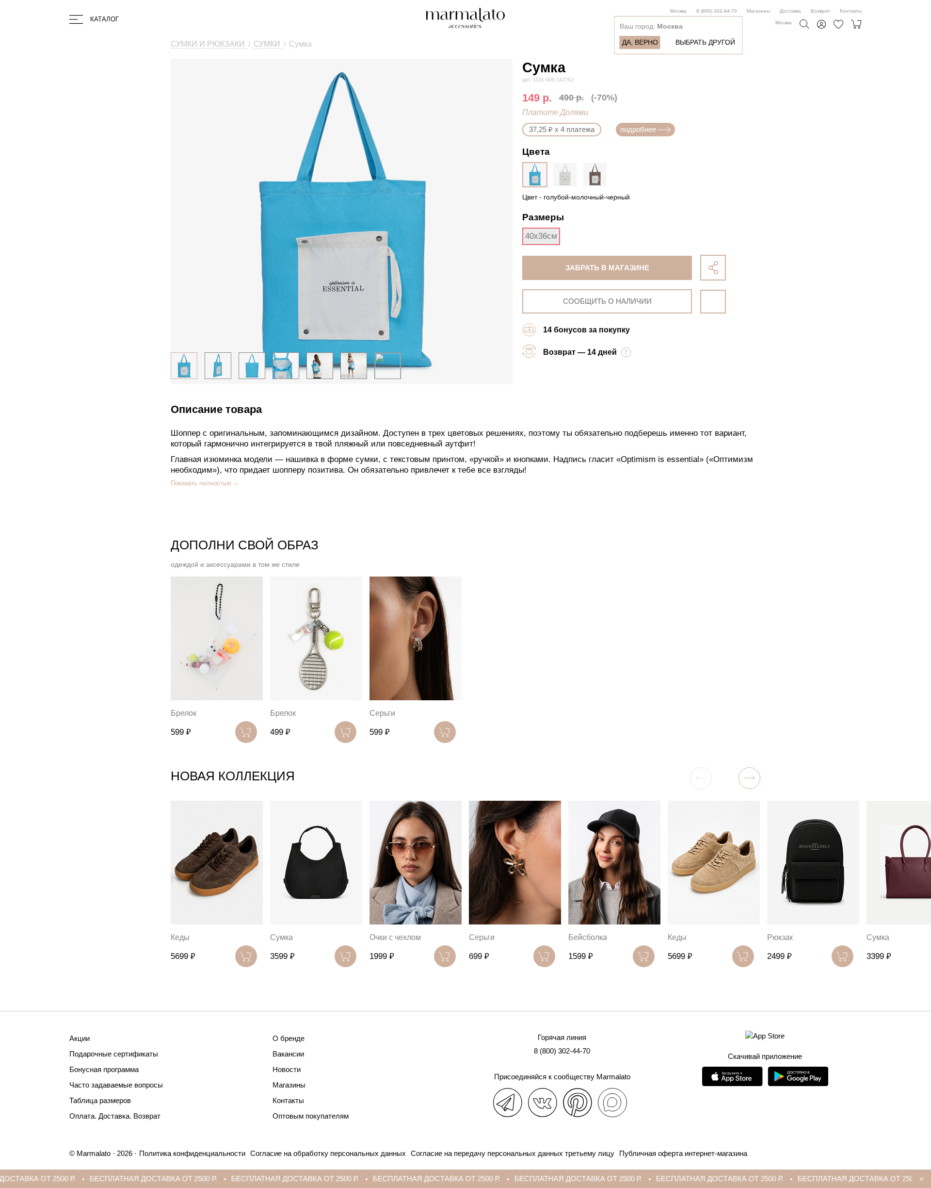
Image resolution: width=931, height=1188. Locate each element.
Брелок (183, 713)
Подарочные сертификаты (113, 1054)
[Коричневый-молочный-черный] (597, 174)
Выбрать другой (705, 42)
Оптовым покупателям (311, 1116)
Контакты (851, 11)
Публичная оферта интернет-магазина (683, 1153)
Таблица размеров (100, 1100)
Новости (287, 1069)
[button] (749, 778)
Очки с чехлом (395, 937)
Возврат (820, 11)
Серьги (382, 713)
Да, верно (640, 42)
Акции (79, 1038)
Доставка (790, 11)
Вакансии (288, 1054)
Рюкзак (780, 937)
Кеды (180, 937)
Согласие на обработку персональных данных (328, 1153)
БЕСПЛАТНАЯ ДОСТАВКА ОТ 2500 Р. (113, 1178)
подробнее (638, 129)
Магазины (758, 11)
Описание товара (216, 409)
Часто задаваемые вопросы (116, 1085)
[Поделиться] (713, 267)
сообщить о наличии (607, 301)
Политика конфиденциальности (192, 1153)
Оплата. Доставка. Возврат (115, 1116)
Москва (678, 11)
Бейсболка (587, 937)
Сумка (281, 937)
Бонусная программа (104, 1069)
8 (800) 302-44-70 (716, 11)
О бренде (289, 1038)
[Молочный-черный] (567, 174)
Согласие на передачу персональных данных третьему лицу (512, 1153)
